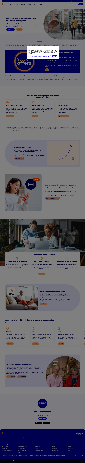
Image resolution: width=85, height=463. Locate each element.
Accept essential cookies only (44, 56)
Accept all (55, 56)
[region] (43, 52)
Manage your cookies (32, 56)
